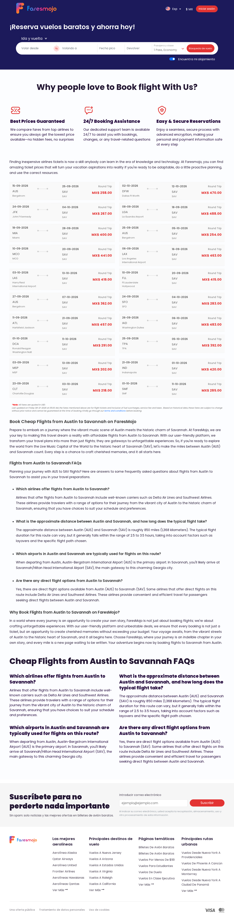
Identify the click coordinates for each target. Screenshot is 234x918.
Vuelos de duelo (150, 872)
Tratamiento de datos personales (62, 910)
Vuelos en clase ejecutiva (157, 878)
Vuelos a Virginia (100, 871)
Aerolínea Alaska (64, 853)
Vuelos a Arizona (101, 859)
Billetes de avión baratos (156, 847)
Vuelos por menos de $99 (157, 860)
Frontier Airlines (63, 871)
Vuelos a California (102, 884)
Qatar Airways (62, 859)
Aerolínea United (64, 865)
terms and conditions (115, 410)
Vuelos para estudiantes (156, 866)
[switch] (172, 58)
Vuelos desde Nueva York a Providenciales (201, 855)
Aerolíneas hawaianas (68, 878)
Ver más (58, 890)
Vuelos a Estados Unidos (106, 865)
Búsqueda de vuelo (200, 48)
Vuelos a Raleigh (100, 878)
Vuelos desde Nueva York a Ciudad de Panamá (201, 882)
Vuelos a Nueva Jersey (105, 853)
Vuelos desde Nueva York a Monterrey (201, 871)
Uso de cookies (99, 910)
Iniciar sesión (207, 9)
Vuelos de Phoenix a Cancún (202, 863)
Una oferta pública (22, 910)
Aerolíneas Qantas (65, 884)
